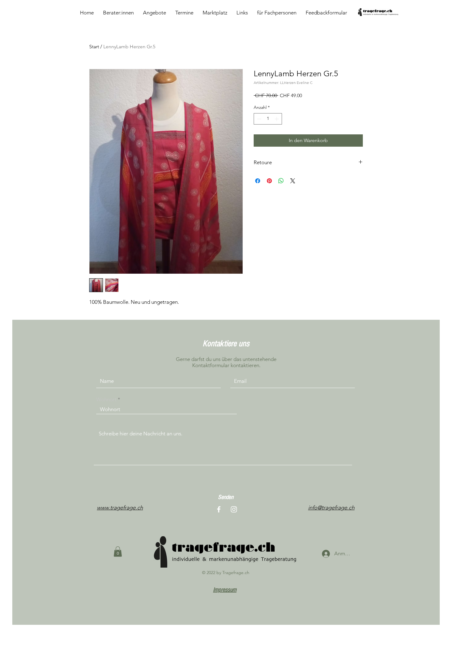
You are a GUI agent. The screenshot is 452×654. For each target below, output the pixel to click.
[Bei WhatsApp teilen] (281, 180)
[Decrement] (258, 118)
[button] (117, 551)
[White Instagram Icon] (234, 509)
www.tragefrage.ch (120, 507)
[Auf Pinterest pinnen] (269, 180)
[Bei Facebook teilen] (257, 180)
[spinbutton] (267, 118)
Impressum (224, 589)
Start (94, 47)
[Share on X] (292, 180)
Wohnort (106, 399)
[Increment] (277, 118)
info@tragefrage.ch (331, 507)
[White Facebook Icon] (219, 509)
